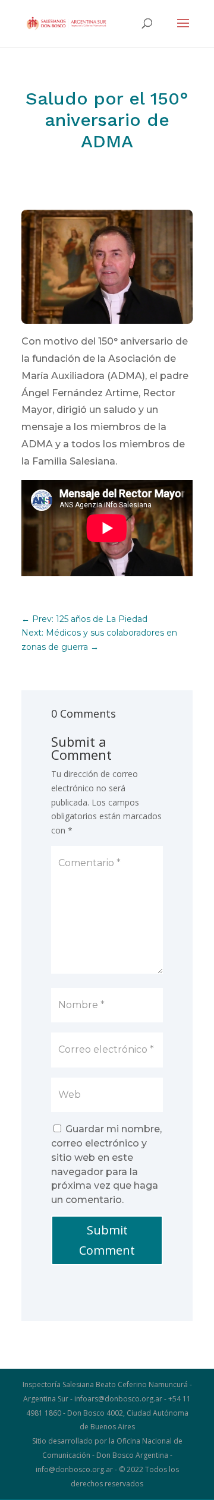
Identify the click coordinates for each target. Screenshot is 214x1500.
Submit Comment (107, 1240)
